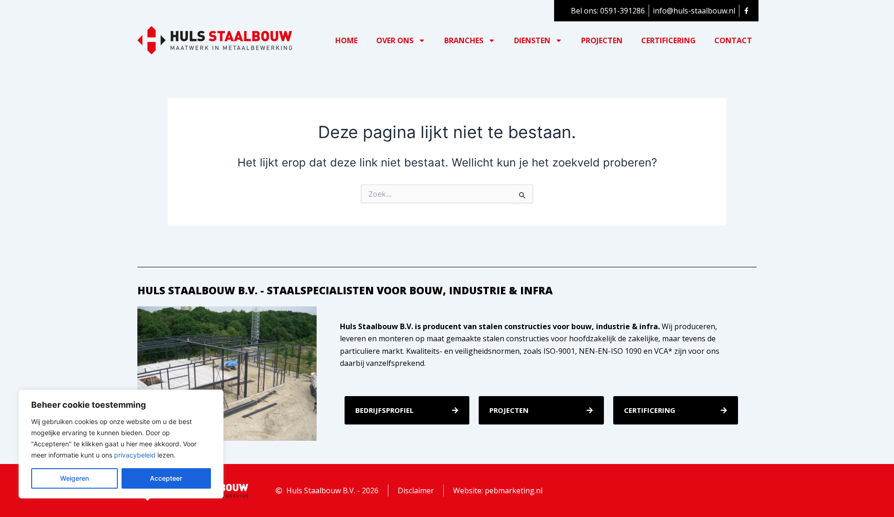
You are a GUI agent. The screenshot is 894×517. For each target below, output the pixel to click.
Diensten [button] (532, 40)
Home (346, 40)
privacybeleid (135, 455)
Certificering (668, 40)
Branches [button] (463, 40)
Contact (733, 40)
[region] (121, 444)
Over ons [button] (394, 40)
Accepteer (166, 478)
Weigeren (74, 478)
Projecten (602, 40)
